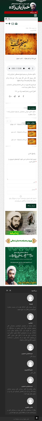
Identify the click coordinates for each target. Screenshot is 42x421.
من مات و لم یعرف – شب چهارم (18, 124)
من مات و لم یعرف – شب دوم (19, 132)
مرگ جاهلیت (32, 114)
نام (34, 182)
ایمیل (33, 189)
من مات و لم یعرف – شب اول (19, 140)
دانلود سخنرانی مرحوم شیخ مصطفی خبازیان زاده (22, 74)
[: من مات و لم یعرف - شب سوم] (13, 24)
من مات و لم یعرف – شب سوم (26, 58)
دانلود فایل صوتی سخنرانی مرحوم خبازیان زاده (22, 111)
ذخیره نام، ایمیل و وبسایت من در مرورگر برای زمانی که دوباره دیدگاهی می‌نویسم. (22, 199)
